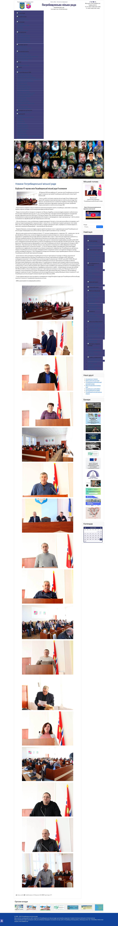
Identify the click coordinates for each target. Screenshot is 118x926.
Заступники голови (22, 49)
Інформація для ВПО (22, 138)
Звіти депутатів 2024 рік (23, 37)
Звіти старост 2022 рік (94, 260)
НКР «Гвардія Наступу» (94, 309)
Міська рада (20, 23)
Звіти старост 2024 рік (94, 256)
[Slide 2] (53, 177)
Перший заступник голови (24, 48)
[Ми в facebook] (90, 2)
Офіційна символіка (93, 244)
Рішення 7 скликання (93, 320)
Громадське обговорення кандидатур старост (29, 136)
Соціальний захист (93, 289)
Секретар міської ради (23, 25)
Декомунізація (92, 280)
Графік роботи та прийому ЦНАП (26, 93)
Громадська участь (22, 127)
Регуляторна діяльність (94, 239)
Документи (91, 313)
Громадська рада (21, 131)
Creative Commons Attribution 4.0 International (82, 918)
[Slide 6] (63, 177)
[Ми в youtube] (93, 2)
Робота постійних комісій (95, 323)
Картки (19, 69)
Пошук (85, 224)
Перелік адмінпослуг (22, 100)
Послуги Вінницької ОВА (23, 74)
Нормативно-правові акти (24, 108)
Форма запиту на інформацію (92, 298)
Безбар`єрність (92, 270)
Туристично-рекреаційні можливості (94, 351)
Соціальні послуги (22, 82)
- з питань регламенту (94, 325)
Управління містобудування (24, 75)
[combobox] (90, 226)
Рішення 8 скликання (93, 318)
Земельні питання (22, 84)
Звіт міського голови (22, 20)
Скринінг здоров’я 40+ (23, 89)
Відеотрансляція (92, 369)
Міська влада (20, 15)
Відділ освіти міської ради (92, 380)
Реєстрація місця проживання (25, 81)
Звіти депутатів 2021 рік (23, 42)
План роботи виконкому (23, 55)
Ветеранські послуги (22, 70)
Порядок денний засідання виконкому (27, 56)
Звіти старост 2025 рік (94, 254)
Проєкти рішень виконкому (24, 58)
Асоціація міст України (92, 379)
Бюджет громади (92, 342)
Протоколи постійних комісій (94, 337)
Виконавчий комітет (22, 53)
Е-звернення (20, 120)
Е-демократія (20, 115)
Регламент (20, 28)
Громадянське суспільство (24, 112)
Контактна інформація (62, 2)
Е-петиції (19, 119)
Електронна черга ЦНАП (23, 96)
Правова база (92, 253)
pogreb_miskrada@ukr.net (21, 921)
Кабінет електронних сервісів (25, 95)
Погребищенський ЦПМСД (93, 389)
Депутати (19, 27)
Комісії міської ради (22, 30)
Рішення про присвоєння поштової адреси (94, 276)
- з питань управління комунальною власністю (94, 332)
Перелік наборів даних (94, 296)
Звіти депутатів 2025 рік (23, 35)
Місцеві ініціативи (22, 134)
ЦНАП (18, 63)
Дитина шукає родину (94, 360)
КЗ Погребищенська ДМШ (93, 390)
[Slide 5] (60, 177)
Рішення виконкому (22, 60)
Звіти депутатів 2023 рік (23, 39)
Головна (19, 11)
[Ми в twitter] (92, 2)
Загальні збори (21, 132)
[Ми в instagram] (95, 2)
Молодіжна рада (92, 304)
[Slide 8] (68, 177)
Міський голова (21, 18)
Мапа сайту (53, 2)
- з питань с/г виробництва (95, 330)
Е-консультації (21, 122)
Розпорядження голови (94, 314)
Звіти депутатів (21, 34)
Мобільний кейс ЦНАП (23, 101)
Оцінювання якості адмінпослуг (25, 103)
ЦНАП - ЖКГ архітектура (23, 86)
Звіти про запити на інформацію (93, 301)
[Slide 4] (58, 177)
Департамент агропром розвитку (26, 77)
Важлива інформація (22, 126)
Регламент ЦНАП (21, 98)
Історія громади (92, 242)
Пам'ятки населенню (93, 285)
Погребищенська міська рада (59, 5)
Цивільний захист (93, 283)
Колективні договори (94, 294)
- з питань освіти (92, 335)
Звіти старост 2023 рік (94, 258)
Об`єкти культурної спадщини (93, 354)
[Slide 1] (50, 177)
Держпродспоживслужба (24, 88)
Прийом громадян (22, 124)
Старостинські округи (94, 251)
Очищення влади (92, 340)
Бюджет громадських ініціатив (25, 117)
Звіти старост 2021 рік (94, 261)
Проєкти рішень (92, 316)
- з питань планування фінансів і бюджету (94, 327)
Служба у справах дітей (94, 359)
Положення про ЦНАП (23, 65)
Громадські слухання (22, 129)
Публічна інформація (94, 292)
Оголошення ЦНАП (22, 106)
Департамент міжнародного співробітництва (29, 79)
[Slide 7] (65, 177)
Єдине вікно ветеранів (23, 91)
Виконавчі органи (22, 46)
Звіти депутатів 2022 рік (23, 40)
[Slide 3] (55, 177)
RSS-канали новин (29, 2)
